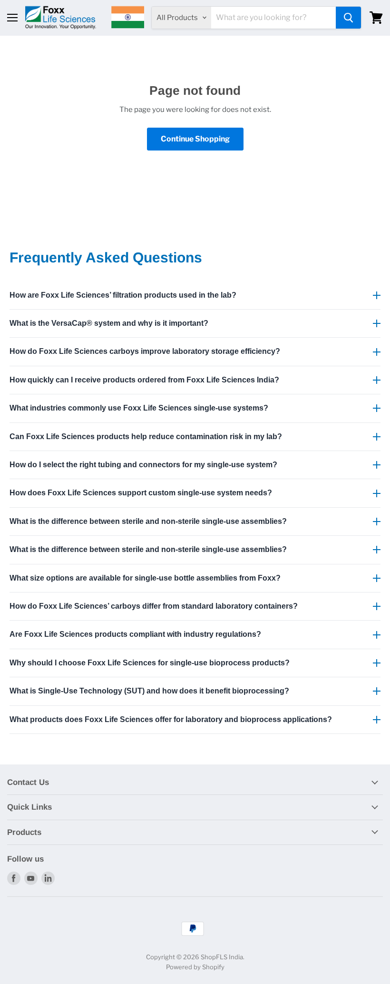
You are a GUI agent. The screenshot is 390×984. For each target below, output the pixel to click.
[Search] (348, 18)
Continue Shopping (195, 138)
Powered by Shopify (195, 967)
